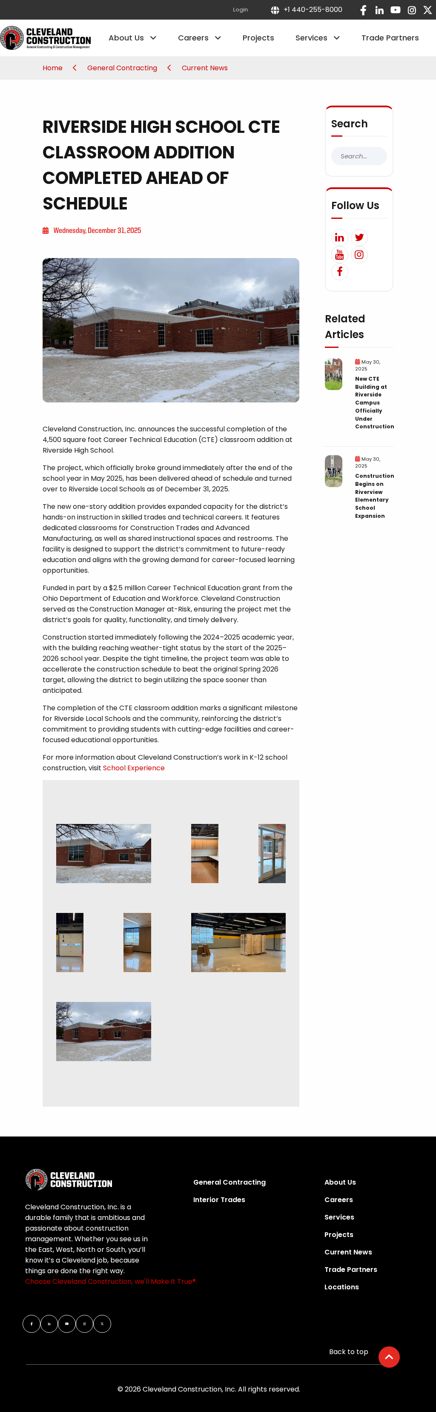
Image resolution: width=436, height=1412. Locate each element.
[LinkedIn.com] (379, 9)
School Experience (134, 768)
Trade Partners (390, 37)
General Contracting (123, 68)
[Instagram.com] (411, 9)
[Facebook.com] (363, 9)
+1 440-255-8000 (311, 9)
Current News (205, 68)
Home (53, 68)
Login (240, 10)
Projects (258, 37)
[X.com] (428, 9)
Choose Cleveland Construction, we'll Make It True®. (111, 1281)
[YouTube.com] (395, 9)
